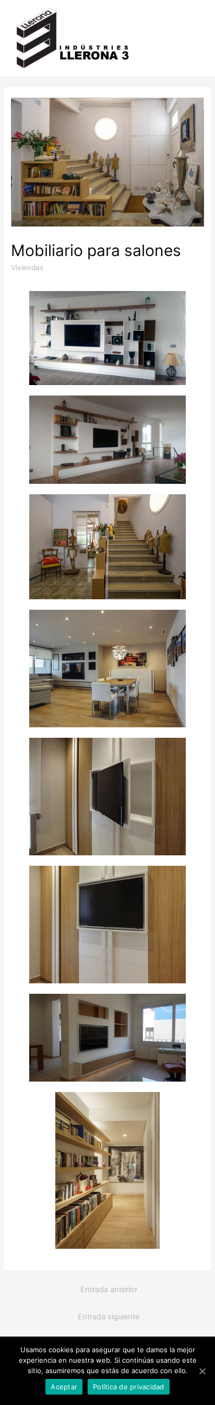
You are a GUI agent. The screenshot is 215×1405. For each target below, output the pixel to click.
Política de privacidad (128, 1387)
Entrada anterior (108, 1289)
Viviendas (27, 267)
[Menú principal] (193, 38)
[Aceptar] (202, 1371)
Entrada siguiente (108, 1316)
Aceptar (64, 1387)
